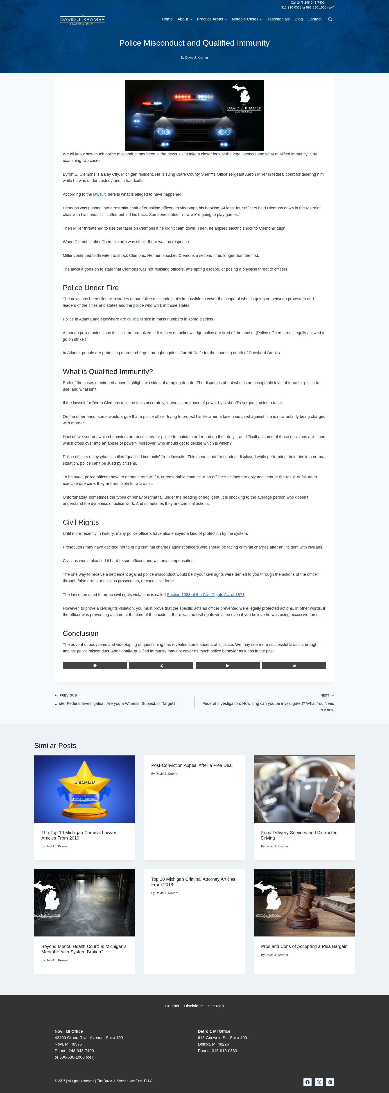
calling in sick (139, 319)
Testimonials (278, 19)
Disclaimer (193, 1006)
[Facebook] (307, 1082)
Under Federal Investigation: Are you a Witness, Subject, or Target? (115, 700)
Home (167, 19)
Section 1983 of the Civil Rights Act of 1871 (205, 594)
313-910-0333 (291, 7)
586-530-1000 (316, 7)
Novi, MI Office (69, 1031)
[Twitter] (319, 1082)
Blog (299, 19)
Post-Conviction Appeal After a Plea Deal (192, 765)
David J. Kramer (196, 57)
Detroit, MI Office (214, 1031)
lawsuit (99, 194)
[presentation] (84, 789)
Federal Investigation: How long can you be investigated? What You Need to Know (268, 703)
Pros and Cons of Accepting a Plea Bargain (304, 946)
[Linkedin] (330, 1082)
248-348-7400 (314, 2)
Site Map (216, 1006)
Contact (314, 19)
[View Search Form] (330, 19)
